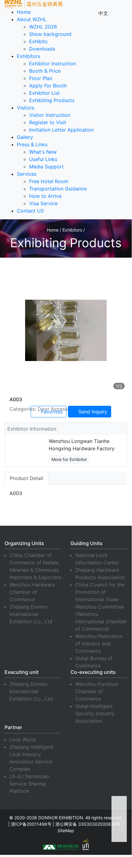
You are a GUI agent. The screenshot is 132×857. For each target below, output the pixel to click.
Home (24, 12)
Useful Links (43, 159)
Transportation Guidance (58, 189)
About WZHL (32, 19)
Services (26, 174)
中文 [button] (103, 13)
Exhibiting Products (51, 100)
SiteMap (66, 830)
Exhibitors (28, 56)
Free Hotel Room (48, 181)
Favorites (51, 412)
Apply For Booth (48, 86)
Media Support (46, 166)
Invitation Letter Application (61, 130)
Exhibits (38, 41)
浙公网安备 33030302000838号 (88, 824)
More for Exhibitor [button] (69, 459)
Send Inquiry (92, 412)
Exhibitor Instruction (52, 63)
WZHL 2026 (43, 27)
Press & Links (32, 144)
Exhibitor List (44, 93)
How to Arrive (45, 196)
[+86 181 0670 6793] (119, 834)
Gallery (25, 137)
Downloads (42, 49)
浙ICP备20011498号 (31, 824)
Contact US (30, 211)
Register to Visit (47, 122)
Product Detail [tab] (26, 478)
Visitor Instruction (49, 115)
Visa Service (43, 203)
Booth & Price (45, 71)
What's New (43, 152)
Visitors (25, 108)
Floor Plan (40, 78)
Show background (50, 34)
